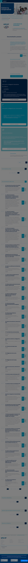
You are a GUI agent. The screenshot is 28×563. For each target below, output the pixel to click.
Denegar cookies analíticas (4, 560)
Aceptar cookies (24, 560)
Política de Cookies (23, 557)
